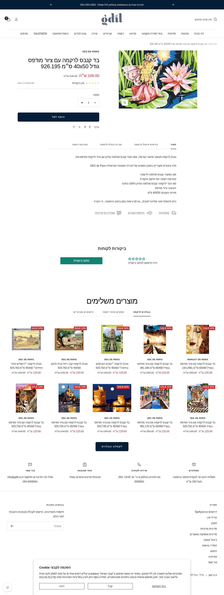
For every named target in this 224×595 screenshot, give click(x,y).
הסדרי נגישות (209, 545)
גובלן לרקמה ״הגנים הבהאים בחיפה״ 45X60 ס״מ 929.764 (112, 365)
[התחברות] (16, 19)
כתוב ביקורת (81, 260)
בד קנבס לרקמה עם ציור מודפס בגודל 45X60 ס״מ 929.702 (197, 424)
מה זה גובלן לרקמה (111, 144)
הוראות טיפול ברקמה (146, 144)
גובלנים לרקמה (141, 312)
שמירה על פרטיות (105, 212)
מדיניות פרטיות (47, 577)
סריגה (133, 33)
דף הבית (199, 33)
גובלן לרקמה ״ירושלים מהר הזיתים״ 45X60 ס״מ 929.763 (26, 365)
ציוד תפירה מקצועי (152, 33)
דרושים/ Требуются (206, 511)
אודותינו (212, 556)
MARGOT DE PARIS (197, 359)
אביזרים (107, 33)
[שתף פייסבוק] (89, 127)
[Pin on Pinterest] (85, 127)
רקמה (120, 33)
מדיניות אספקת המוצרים (203, 534)
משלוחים (164, 212)
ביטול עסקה (210, 539)
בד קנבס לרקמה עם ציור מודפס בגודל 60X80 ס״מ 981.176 (154, 424)
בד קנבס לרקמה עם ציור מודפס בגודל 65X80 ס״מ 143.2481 (197, 365)
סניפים (24, 33)
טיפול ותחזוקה (60, 33)
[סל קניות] (8, 19)
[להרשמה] (11, 526)
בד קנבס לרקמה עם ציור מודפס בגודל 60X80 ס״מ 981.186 (154, 365)
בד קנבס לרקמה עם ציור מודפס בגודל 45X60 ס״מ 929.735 (112, 424)
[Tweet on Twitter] (79, 127)
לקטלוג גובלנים (112, 446)
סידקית (172, 33)
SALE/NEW (40, 33)
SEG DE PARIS (90, 51)
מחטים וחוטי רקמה (113, 312)
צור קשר (212, 562)
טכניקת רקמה (80, 144)
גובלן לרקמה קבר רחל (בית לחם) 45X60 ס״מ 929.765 (69, 365)
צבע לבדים (80, 33)
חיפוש (213, 551)
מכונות (185, 33)
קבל (110, 586)
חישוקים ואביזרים (83, 312)
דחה (61, 586)
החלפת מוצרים (136, 212)
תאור (173, 144)
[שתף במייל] (74, 127)
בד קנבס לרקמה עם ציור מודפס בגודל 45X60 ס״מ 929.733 (26, 424)
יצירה (95, 33)
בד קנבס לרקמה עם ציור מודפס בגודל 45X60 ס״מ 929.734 (69, 424)
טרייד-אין (212, 517)
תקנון (214, 523)
